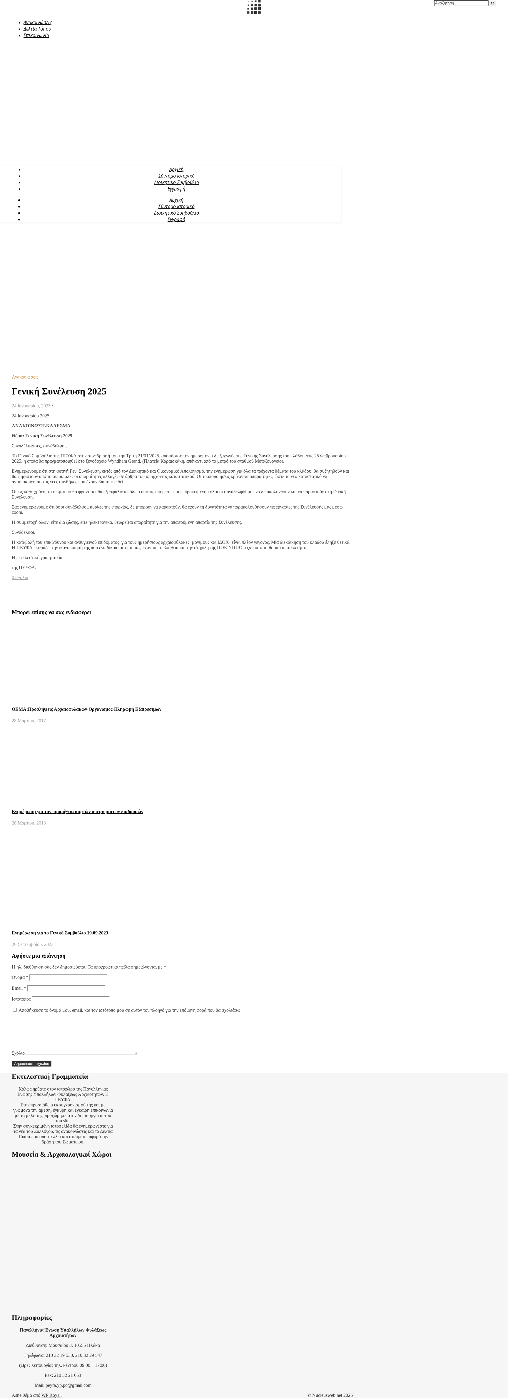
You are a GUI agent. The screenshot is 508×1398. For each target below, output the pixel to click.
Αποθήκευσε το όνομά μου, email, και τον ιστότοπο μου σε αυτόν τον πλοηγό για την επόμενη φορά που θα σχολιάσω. (130, 1010)
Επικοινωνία (36, 35)
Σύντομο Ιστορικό (176, 176)
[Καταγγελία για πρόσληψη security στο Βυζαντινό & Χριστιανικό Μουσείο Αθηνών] (23, 600)
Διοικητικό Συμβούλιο (176, 182)
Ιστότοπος (21, 998)
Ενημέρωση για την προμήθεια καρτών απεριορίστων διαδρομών (77, 811)
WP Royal (51, 1395)
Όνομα (20, 977)
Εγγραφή (176, 188)
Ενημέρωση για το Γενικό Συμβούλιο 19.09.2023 (60, 932)
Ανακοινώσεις (38, 22)
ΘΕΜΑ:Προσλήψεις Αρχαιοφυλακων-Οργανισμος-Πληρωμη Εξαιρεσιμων (86, 709)
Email (19, 988)
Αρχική (176, 169)
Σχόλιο (18, 1053)
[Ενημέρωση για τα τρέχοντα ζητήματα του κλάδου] (46, 600)
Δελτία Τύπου (37, 29)
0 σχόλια (20, 577)
